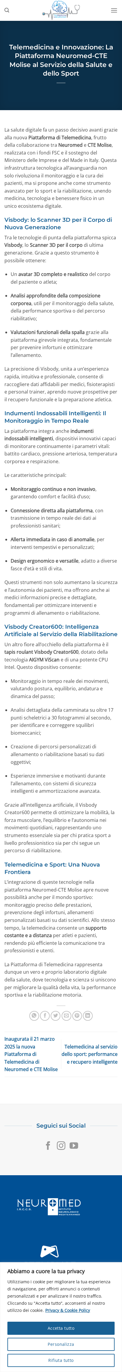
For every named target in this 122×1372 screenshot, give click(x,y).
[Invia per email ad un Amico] (66, 1016)
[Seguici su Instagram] (61, 1146)
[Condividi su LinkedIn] (88, 1016)
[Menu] (114, 10)
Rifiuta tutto (60, 1360)
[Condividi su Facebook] (45, 1016)
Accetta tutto (61, 1328)
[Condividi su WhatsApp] (34, 1016)
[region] (61, 1317)
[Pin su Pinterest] (77, 1016)
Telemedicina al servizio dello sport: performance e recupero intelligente (90, 1054)
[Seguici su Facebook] (48, 1146)
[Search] (6, 10)
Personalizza (61, 1344)
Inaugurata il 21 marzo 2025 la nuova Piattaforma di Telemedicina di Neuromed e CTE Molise (31, 1054)
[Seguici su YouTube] (74, 1146)
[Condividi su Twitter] (55, 1016)
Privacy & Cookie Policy (67, 1310)
